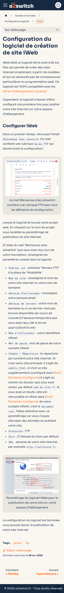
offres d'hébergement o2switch (25, 91)
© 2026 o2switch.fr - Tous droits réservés (33, 588)
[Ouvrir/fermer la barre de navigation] (5, 5)
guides (17, 543)
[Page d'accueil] (6, 16)
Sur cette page (15, 30)
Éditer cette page (19, 550)
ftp (28, 543)
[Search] (58, 5)
